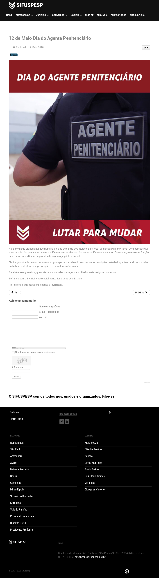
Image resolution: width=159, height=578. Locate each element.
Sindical (13, 55)
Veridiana (90, 483)
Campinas (15, 483)
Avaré (13, 462)
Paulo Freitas (92, 469)
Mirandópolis (17, 489)
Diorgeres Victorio (95, 489)
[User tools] (146, 47)
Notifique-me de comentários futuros (35, 352)
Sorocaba (15, 503)
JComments (146, 382)
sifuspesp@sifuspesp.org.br (90, 557)
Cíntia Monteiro (93, 462)
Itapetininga (16, 442)
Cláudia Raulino (93, 449)
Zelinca (89, 456)
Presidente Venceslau (22, 516)
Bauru (13, 476)
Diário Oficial (16, 419)
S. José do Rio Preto (21, 496)
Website (43, 317)
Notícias (14, 412)
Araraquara (16, 456)
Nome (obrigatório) (49, 306)
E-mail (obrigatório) (49, 312)
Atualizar (19, 367)
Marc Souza (91, 442)
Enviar (16, 377)
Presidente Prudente (21, 529)
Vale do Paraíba (18, 509)
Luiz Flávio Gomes (95, 476)
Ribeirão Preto (18, 523)
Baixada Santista (19, 469)
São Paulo (15, 449)
